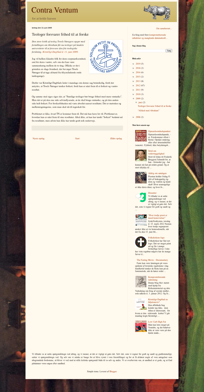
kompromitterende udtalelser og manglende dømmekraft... (150, 36)
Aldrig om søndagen (157, 173)
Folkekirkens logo (156, 237)
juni (140, 102)
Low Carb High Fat (157, 321)
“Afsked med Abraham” (148, 110)
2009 (138, 98)
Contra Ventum (54, 9)
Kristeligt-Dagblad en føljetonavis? (158, 301)
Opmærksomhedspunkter (159, 131)
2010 (138, 94)
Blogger (113, 371)
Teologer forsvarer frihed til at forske (154, 105)
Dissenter (152, 192)
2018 (138, 67)
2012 (138, 85)
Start (77, 138)
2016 (138, 72)
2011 (138, 89)
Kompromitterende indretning (156, 278)
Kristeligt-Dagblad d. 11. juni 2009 (60, 51)
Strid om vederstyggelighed (156, 152)
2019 (138, 63)
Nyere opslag (38, 138)
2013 (138, 81)
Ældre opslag (116, 138)
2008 (138, 116)
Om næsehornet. (163, 28)
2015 (138, 76)
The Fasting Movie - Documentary (152, 259)
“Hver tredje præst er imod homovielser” (157, 216)
